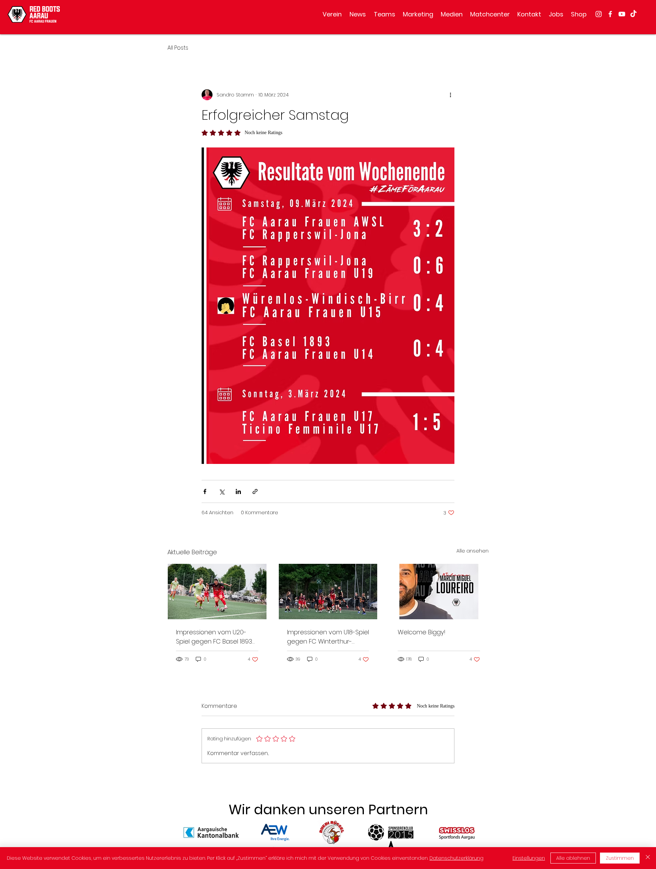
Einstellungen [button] (528, 858)
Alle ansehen (472, 550)
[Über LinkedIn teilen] (238, 491)
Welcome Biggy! (422, 632)
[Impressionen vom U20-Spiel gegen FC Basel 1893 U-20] (217, 591)
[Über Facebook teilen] (205, 491)
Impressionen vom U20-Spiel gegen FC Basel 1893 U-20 (214, 637)
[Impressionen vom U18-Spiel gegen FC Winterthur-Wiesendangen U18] (328, 591)
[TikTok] (633, 14)
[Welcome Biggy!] (439, 591)
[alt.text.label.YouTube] (622, 14)
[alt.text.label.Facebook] (610, 14)
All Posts (177, 48)
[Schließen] (648, 858)
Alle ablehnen (573, 858)
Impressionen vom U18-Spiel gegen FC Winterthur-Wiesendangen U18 (328, 637)
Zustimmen (620, 858)
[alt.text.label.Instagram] (598, 14)
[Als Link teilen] (255, 491)
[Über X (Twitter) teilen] (221, 491)
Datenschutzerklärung (456, 858)
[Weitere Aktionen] (450, 95)
